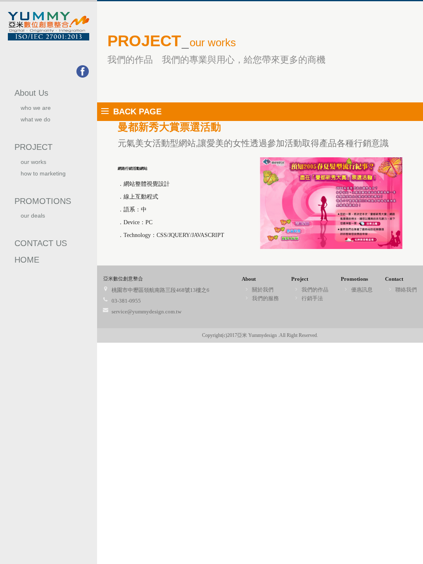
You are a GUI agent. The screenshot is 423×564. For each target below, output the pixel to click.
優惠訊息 (362, 290)
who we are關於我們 (36, 111)
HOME (26, 259)
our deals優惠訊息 (33, 219)
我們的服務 (265, 298)
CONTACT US (40, 243)
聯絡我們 (406, 290)
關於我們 (262, 290)
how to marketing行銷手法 (43, 177)
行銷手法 (312, 298)
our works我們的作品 (35, 165)
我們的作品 (315, 290)
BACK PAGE (137, 111)
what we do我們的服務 (35, 123)
